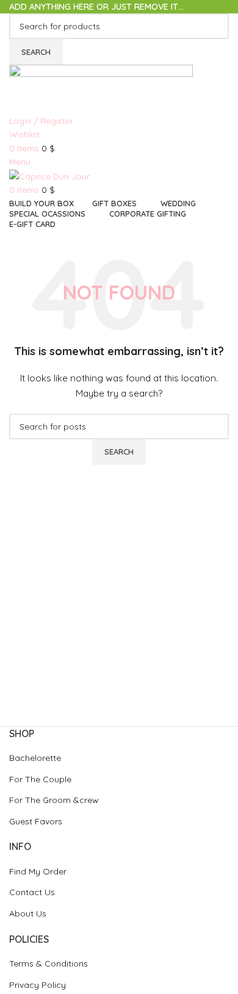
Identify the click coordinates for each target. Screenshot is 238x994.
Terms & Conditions (48, 963)
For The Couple (40, 779)
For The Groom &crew (54, 799)
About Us (27, 913)
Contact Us (32, 892)
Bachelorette (35, 757)
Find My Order (38, 871)
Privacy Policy (37, 984)
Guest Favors (35, 821)
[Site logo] (101, 88)
